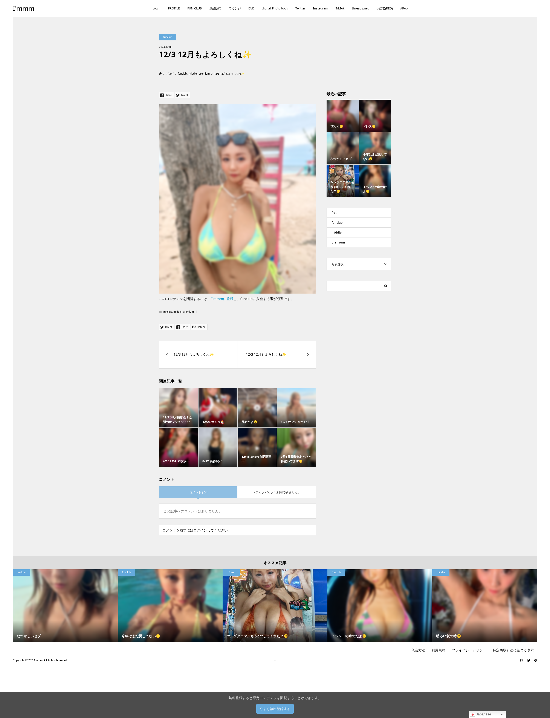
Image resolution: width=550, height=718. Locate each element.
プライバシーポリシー (469, 650)
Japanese (483, 714)
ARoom (405, 8)
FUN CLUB (194, 8)
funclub (167, 37)
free (334, 213)
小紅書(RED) (384, 8)
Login (156, 8)
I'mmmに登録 (222, 298)
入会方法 (418, 650)
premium (188, 312)
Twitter (300, 8)
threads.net (360, 8)
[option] (65, 605)
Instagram (320, 8)
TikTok (340, 8)
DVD (251, 8)
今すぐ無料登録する (275, 708)
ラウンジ (235, 8)
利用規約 (438, 650)
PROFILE (174, 8)
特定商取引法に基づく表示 (513, 650)
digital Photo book (275, 8)
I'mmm (23, 8)
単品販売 (215, 8)
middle (177, 312)
